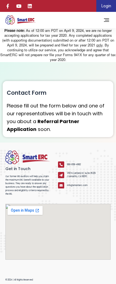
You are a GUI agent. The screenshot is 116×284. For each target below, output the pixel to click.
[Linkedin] (30, 6)
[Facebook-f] (7, 6)
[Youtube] (18, 6)
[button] (107, 20)
